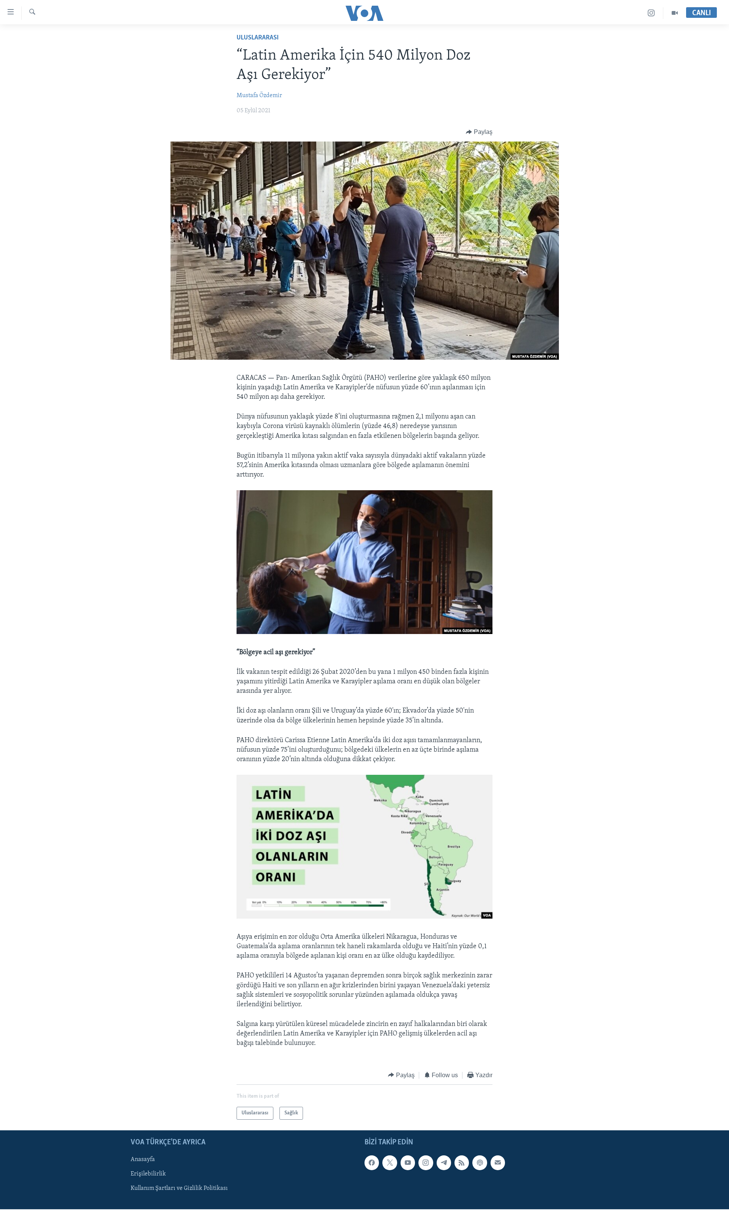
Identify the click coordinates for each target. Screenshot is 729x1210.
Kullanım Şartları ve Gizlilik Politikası (179, 1189)
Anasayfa (143, 1160)
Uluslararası (258, 38)
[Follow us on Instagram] (425, 1163)
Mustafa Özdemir (259, 96)
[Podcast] (479, 1163)
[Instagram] (651, 13)
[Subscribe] (498, 1163)
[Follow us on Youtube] (408, 1163)
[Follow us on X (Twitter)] (389, 1163)
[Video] (674, 13)
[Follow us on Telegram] (444, 1163)
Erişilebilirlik (148, 1174)
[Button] (479, 132)
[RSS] (461, 1163)
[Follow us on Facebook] (371, 1163)
